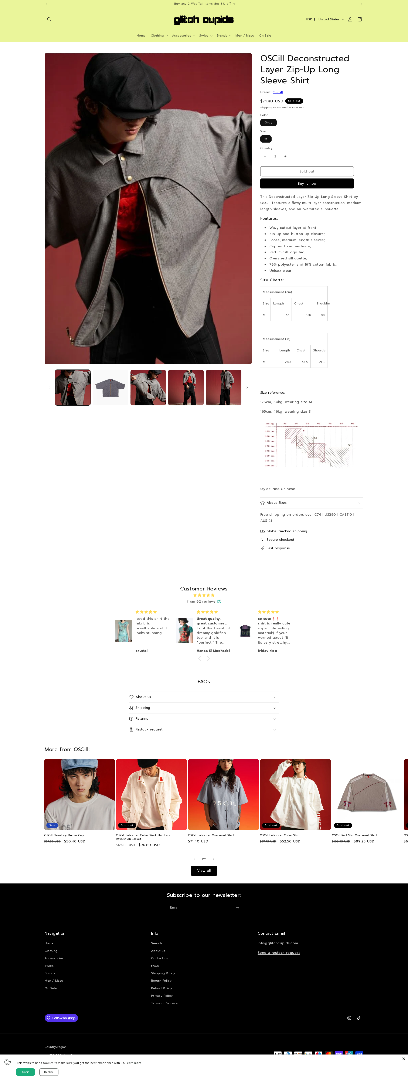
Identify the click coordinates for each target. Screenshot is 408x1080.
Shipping (266, 107)
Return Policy (161, 980)
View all (204, 870)
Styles (49, 966)
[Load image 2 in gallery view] (110, 387)
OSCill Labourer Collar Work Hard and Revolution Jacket (143, 837)
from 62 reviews (201, 601)
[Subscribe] (237, 907)
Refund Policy (161, 988)
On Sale (51, 988)
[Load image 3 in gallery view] (148, 387)
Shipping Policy (163, 973)
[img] (204, 595)
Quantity (266, 148)
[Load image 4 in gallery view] (186, 387)
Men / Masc (54, 980)
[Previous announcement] (46, 4)
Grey (271, 123)
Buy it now (307, 183)
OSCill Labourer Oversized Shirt (211, 835)
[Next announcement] (362, 4)
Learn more (134, 1063)
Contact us (159, 958)
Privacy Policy (162, 996)
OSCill (278, 92)
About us (158, 951)
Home (49, 943)
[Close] (404, 1059)
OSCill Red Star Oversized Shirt (354, 835)
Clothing (51, 951)
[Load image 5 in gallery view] (223, 387)
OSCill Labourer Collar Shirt (280, 835)
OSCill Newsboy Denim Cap (64, 835)
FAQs (155, 966)
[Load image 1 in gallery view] (73, 387)
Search (156, 943)
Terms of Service (164, 1003)
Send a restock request (279, 952)
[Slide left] (49, 387)
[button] (49, 19)
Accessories (54, 958)
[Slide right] (247, 387)
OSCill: (82, 749)
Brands (50, 973)
